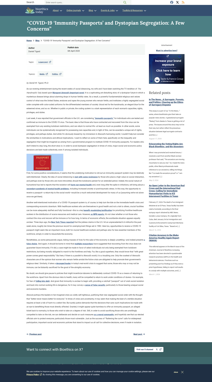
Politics (55, 74)
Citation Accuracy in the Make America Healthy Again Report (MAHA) (164, 238)
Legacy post (43, 62)
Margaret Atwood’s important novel (68, 93)
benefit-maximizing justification (98, 210)
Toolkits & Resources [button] (132, 10)
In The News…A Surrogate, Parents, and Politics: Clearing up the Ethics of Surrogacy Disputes (166, 102)
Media (42, 74)
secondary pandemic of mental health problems (47, 189)
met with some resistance (86, 177)
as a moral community (104, 314)
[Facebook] (172, 2)
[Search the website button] (124, 2)
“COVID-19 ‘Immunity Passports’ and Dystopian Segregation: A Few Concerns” (76, 40)
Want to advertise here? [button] (166, 50)
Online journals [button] (73, 10)
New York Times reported (62, 222)
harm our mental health (81, 185)
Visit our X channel (145, 349)
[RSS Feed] (183, 2)
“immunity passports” (104, 118)
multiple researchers (84, 244)
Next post (138, 334)
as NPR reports (97, 214)
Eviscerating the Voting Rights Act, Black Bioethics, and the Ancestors (166, 145)
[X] (178, 2)
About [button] (56, 10)
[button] (167, 69)
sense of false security (95, 285)
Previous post (35, 334)
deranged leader (63, 263)
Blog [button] (91, 10)
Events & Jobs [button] (108, 10)
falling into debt (43, 281)
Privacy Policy (32, 374)
